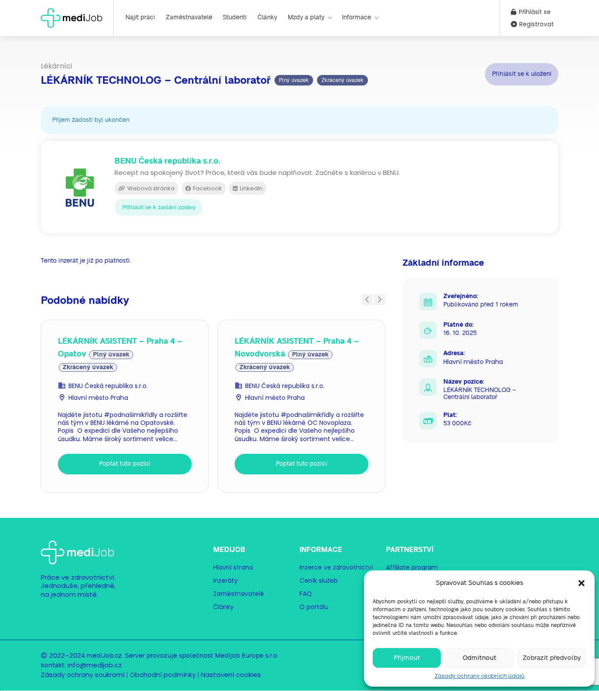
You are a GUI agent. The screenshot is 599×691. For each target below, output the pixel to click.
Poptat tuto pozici (124, 464)
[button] (581, 583)
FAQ (306, 593)
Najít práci (140, 17)
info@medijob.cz (95, 665)
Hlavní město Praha (98, 397)
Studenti (235, 17)
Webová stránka (150, 188)
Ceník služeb (319, 580)
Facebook (207, 188)
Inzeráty (225, 580)
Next (379, 299)
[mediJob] (71, 17)
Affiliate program (412, 567)
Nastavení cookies (231, 674)
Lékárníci (56, 66)
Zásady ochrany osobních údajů (479, 676)
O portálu (314, 606)
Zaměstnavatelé (189, 17)
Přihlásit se (534, 11)
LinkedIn (251, 188)
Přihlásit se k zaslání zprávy (159, 207)
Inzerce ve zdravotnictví (336, 567)
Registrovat (535, 24)
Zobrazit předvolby (552, 658)
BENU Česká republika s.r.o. (108, 385)
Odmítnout (479, 658)
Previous (367, 299)
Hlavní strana (233, 567)
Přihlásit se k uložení (521, 74)
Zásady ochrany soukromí (83, 674)
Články (267, 17)
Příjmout (407, 658)
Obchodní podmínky (163, 674)
